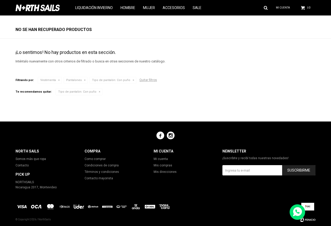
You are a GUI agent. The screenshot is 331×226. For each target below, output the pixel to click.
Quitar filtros (148, 80)
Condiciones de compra (102, 165)
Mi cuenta (161, 159)
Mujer (149, 8)
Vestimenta (48, 80)
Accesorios (174, 8)
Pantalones (74, 80)
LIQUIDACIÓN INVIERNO (94, 8)
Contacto (22, 165)
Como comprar (95, 159)
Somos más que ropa (31, 159)
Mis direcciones (165, 172)
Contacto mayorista (99, 178)
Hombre (128, 8)
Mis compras (163, 165)
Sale (197, 8)
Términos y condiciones (102, 172)
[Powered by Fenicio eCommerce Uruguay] (307, 219)
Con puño (111, 80)
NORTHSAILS (25, 182)
